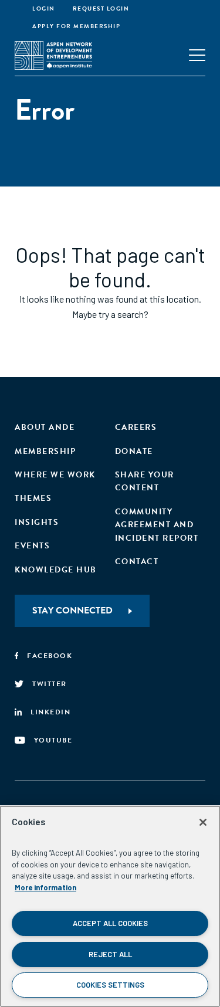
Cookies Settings (110, 984)
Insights (37, 522)
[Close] (203, 822)
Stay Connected (72, 610)
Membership (45, 451)
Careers (136, 427)
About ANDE (45, 427)
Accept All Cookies (110, 923)
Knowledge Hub (56, 570)
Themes (33, 498)
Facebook (49, 655)
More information (45, 887)
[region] (110, 906)
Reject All (110, 954)
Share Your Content (144, 481)
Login (43, 8)
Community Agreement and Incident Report (157, 525)
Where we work (55, 475)
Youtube (53, 740)
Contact (137, 561)
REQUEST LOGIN (101, 8)
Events (32, 546)
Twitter (49, 684)
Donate (134, 451)
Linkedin (50, 712)
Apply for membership (76, 26)
